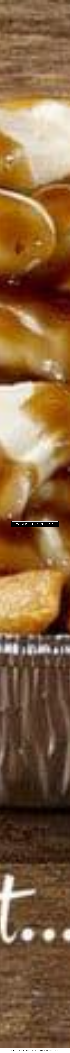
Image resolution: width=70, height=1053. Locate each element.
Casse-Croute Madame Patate (35, 524)
